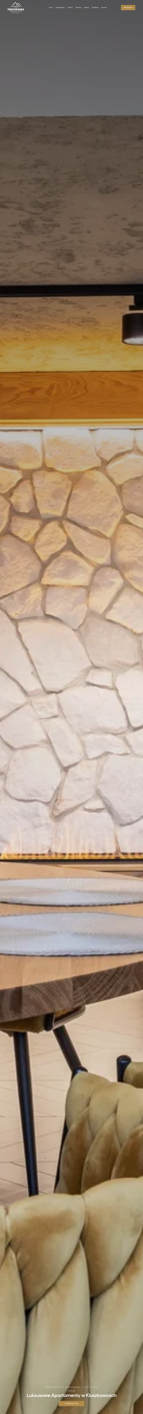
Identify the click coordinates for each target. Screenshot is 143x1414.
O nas (51, 7)
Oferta (70, 7)
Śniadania (95, 7)
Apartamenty (60, 7)
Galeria (86, 7)
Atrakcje (78, 7)
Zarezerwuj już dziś (71, 1403)
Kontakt (104, 7)
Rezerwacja (128, 7)
